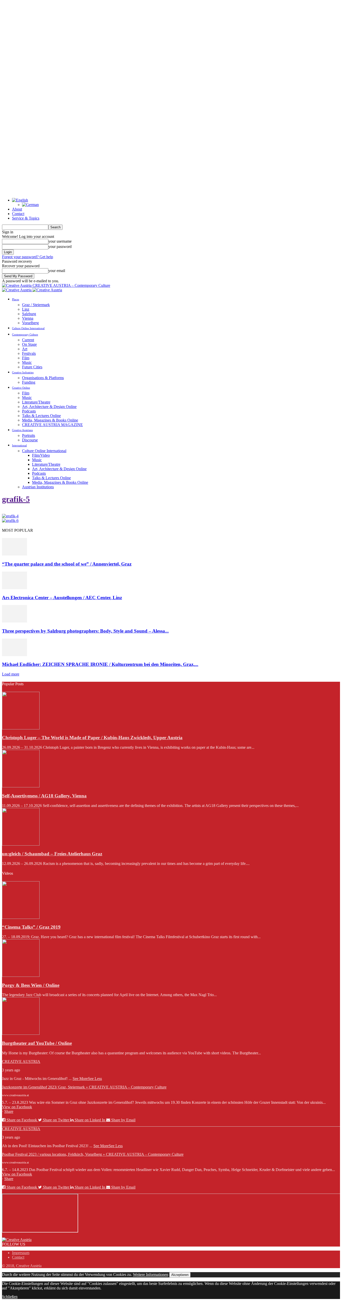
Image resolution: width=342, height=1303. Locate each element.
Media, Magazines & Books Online (50, 420)
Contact (18, 214)
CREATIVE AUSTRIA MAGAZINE (52, 425)
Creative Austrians (22, 430)
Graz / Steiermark (36, 305)
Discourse (30, 440)
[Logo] (17, 290)
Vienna (27, 318)
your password (60, 246)
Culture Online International (28, 328)
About (17, 209)
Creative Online (21, 387)
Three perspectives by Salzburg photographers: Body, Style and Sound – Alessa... (85, 631)
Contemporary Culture (25, 334)
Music (27, 362)
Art (24, 349)
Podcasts (29, 411)
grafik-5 (16, 499)
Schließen (10, 1296)
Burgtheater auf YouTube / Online (37, 1043)
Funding (28, 382)
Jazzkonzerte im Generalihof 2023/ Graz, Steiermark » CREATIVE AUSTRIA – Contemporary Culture (84, 1087)
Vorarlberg (30, 323)
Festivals (29, 353)
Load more (10, 674)
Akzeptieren (180, 1275)
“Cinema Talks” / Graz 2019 (31, 927)
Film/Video (41, 455)
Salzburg (29, 314)
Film (25, 358)
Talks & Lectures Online (41, 416)
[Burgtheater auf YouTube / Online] (21, 1033)
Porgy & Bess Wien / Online (30, 985)
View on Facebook (17, 1107)
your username (60, 241)
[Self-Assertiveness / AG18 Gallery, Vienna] (21, 786)
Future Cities (32, 367)
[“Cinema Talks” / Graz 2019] (21, 917)
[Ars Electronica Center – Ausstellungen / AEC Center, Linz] (14, 588)
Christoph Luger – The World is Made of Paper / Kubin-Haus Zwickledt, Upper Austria (92, 737)
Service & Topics (25, 218)
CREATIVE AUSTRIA (21, 1061)
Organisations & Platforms (43, 378)
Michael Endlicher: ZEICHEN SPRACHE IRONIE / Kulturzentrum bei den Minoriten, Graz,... (100, 664)
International (19, 445)
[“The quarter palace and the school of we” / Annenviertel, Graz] (14, 554)
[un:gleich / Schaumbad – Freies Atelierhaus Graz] (21, 844)
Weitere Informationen (150, 1274)
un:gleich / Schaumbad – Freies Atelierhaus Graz (52, 853)
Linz (25, 309)
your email (56, 270)
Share (8, 1111)
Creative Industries (23, 372)
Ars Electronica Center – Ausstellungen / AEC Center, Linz (62, 597)
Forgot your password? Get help (27, 257)
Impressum (20, 1253)
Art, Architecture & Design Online (49, 406)
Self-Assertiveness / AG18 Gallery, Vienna (44, 795)
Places (15, 299)
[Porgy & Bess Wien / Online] (21, 975)
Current (28, 340)
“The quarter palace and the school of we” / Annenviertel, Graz (66, 564)
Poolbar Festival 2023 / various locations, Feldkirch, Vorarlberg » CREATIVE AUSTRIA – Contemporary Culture (93, 1154)
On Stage (29, 344)
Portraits (28, 435)
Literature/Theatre (36, 402)
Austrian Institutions (38, 487)
